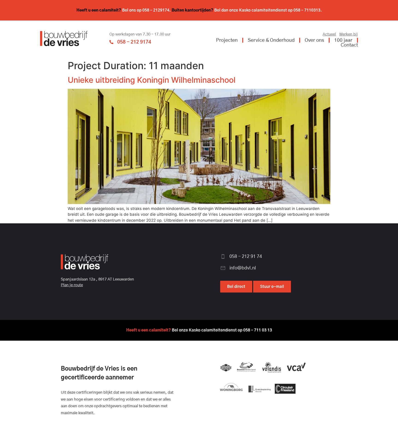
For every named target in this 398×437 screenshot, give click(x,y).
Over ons (314, 40)
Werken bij (348, 34)
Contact (349, 45)
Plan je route (72, 285)
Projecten (227, 40)
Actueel (329, 34)
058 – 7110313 (306, 10)
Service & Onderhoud (271, 40)
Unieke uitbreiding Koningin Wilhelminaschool (151, 80)
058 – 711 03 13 (257, 330)
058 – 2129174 (155, 10)
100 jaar (343, 40)
